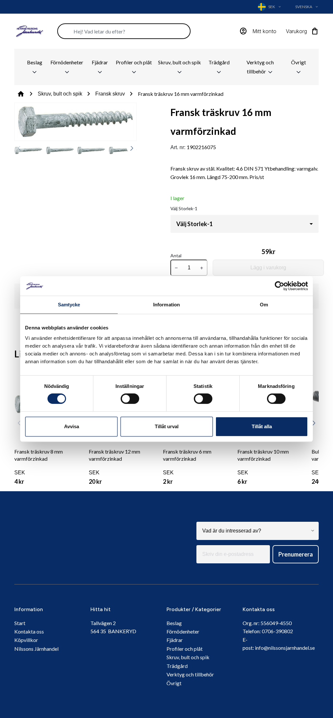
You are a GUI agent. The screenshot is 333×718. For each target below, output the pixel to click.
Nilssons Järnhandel (36, 649)
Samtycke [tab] (69, 304)
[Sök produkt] (124, 31)
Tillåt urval (167, 426)
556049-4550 (276, 623)
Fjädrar (100, 62)
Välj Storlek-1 (183, 208)
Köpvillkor (26, 640)
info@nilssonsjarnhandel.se (285, 648)
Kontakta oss (29, 631)
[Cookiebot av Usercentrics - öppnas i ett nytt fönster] (279, 286)
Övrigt (298, 62)
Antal (175, 255)
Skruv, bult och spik (179, 62)
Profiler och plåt (134, 62)
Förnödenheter (66, 62)
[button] (132, 148)
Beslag (34, 62)
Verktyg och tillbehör (260, 66)
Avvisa (71, 426)
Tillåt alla (262, 426)
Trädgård (219, 62)
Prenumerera (295, 554)
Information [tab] (166, 304)
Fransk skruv (110, 93)
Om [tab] (264, 304)
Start (19, 623)
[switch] (130, 398)
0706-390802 (277, 631)
